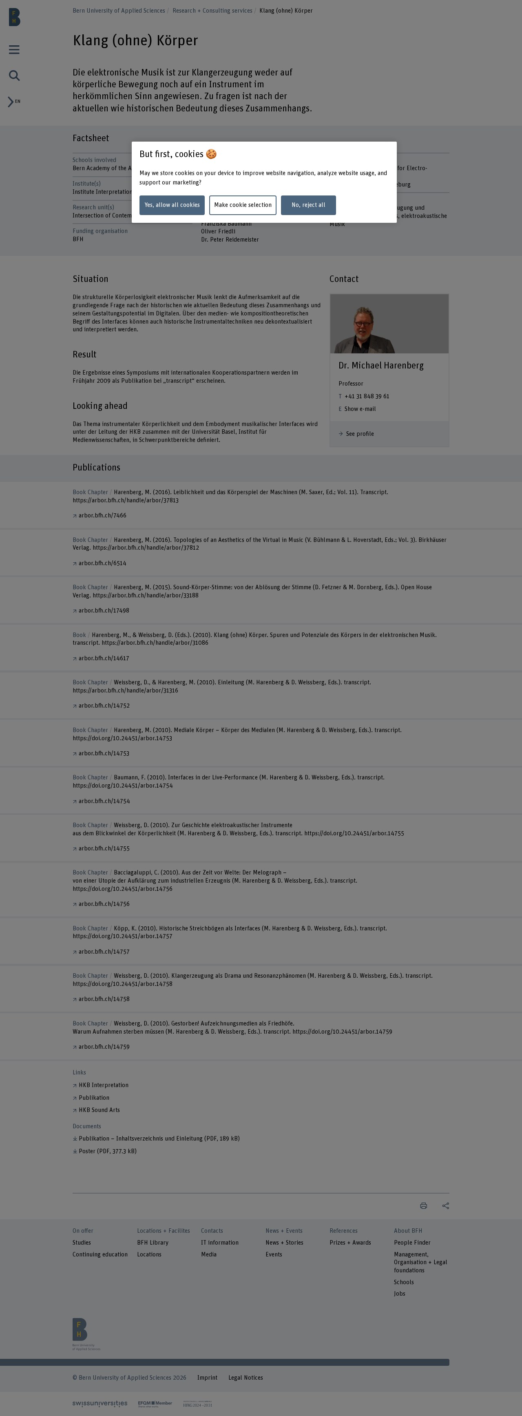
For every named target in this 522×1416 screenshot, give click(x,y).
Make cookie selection (243, 205)
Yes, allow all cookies (172, 205)
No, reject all (308, 205)
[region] (264, 182)
